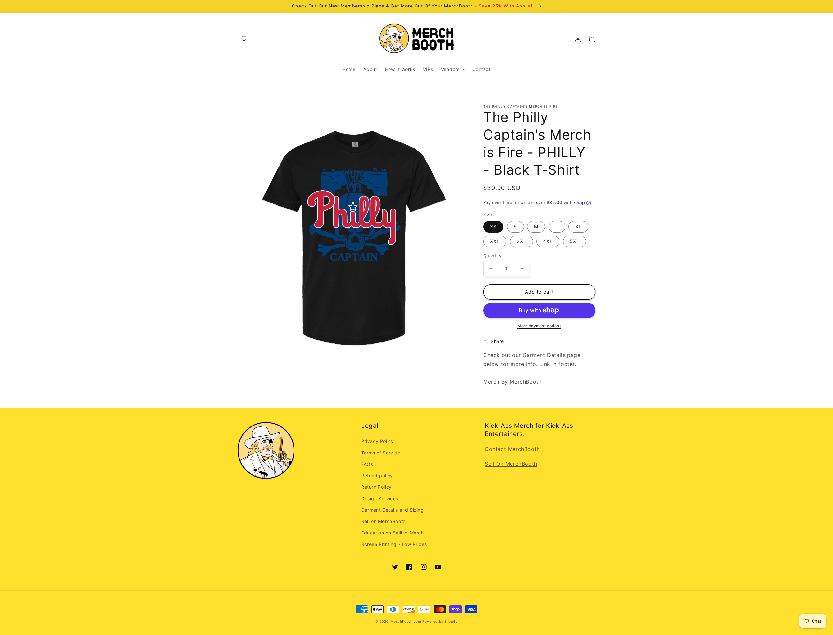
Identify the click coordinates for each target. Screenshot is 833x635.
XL (578, 226)
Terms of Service (380, 452)
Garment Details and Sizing (392, 510)
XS (493, 226)
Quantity (492, 255)
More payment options (539, 325)
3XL (521, 241)
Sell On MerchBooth (511, 463)
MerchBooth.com (406, 621)
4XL (548, 241)
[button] (245, 39)
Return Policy (376, 487)
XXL (494, 241)
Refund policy (377, 475)
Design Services (379, 498)
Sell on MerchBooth (383, 521)
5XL (574, 241)
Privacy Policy (377, 441)
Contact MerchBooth (512, 449)
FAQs (367, 464)
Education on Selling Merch (392, 532)
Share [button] (497, 341)
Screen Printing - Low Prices (394, 544)
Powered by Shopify (440, 621)
